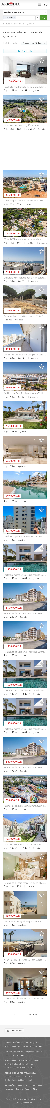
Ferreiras (19, 1089)
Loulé (39, 1085)
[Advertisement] (25, 150)
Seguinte (33, 1015)
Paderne (28, 1089)
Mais (40, 1046)
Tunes (7, 1055)
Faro (26, 1043)
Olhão (29, 1076)
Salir (17, 1055)
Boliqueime (34, 1043)
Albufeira (33, 1046)
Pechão (17, 1076)
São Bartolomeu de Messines (16, 1080)
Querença (9, 1076)
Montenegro (10, 1089)
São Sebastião (10, 1046)
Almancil (32, 1085)
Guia (12, 1055)
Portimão (25, 1067)
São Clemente (22, 1046)
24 (24, 1015)
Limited (32, 1099)
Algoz (23, 1076)
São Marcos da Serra (13, 1067)
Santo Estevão (27, 1064)
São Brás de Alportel (13, 1064)
